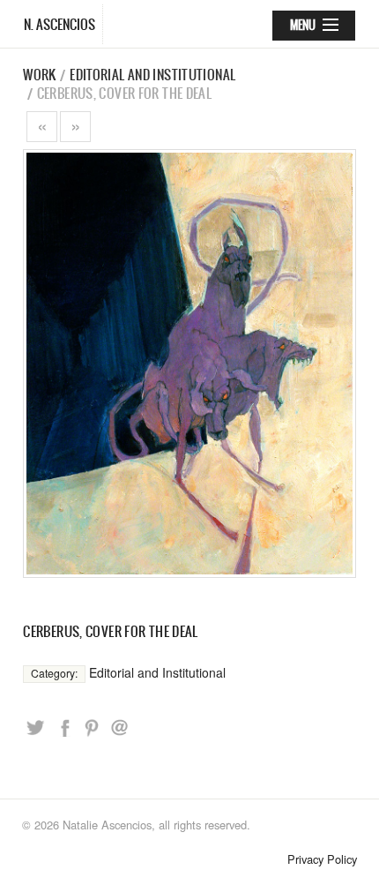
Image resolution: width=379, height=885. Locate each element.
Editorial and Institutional (152, 74)
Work (39, 74)
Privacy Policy (322, 859)
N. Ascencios (59, 24)
